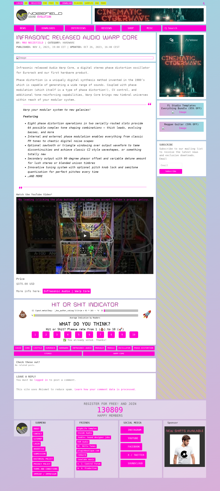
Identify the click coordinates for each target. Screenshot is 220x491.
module (111, 348)
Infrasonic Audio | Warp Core (67, 291)
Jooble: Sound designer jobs (94, 437)
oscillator (124, 348)
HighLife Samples (87, 428)
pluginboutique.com (88, 450)
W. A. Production (87, 468)
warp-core (118, 353)
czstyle (38, 348)
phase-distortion (143, 348)
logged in (41, 380)
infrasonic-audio (82, 348)
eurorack (50, 348)
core (27, 348)
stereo (47, 353)
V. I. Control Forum (89, 464)
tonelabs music (86, 459)
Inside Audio (85, 433)
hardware (64, 348)
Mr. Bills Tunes (86, 446)
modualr (99, 348)
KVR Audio (83, 442)
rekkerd (82, 455)
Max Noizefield (32, 42)
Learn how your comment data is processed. (105, 389)
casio (18, 348)
